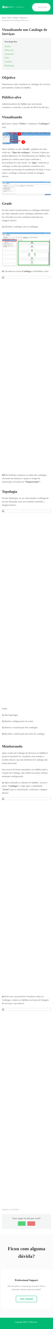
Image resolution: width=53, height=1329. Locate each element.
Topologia (8, 62)
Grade (7, 58)
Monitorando (9, 65)
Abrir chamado (26, 1299)
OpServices (33, 1322)
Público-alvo (9, 50)
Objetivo (8, 46)
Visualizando (9, 54)
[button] (22, 1223)
